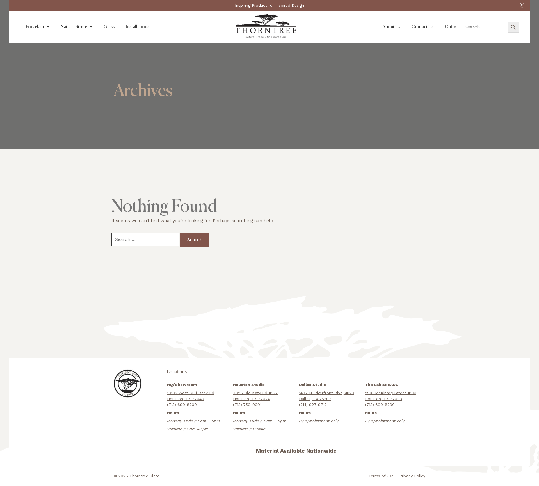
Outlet (451, 27)
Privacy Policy (412, 476)
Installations (137, 27)
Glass (109, 27)
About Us (391, 27)
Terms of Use (381, 476)
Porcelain (35, 27)
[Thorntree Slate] (266, 25)
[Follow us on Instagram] (522, 5)
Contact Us (422, 27)
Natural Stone (74, 27)
